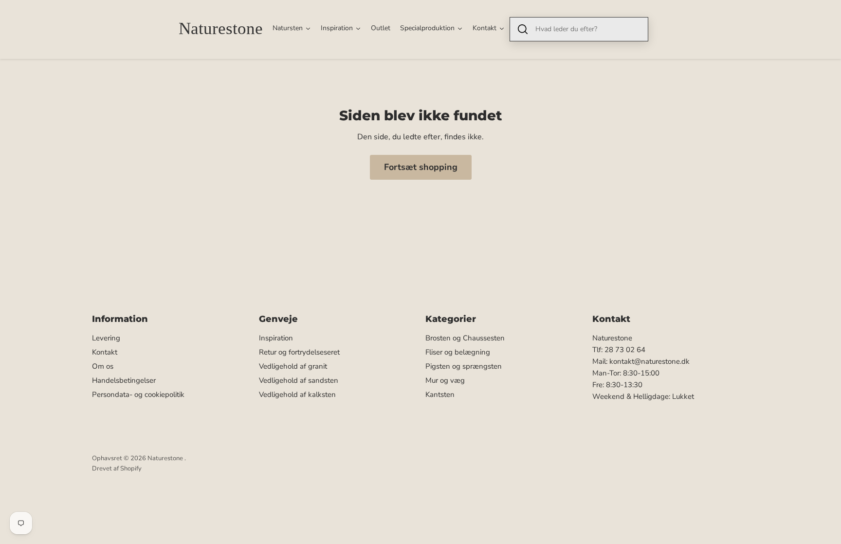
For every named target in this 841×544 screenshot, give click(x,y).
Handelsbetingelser (124, 380)
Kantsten (440, 394)
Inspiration (276, 338)
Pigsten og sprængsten (463, 366)
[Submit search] (522, 29)
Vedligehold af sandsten (298, 380)
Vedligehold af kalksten (297, 394)
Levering (106, 338)
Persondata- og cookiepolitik (138, 394)
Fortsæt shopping (420, 167)
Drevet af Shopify (117, 468)
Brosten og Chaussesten (465, 338)
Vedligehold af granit (293, 366)
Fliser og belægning (457, 352)
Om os (102, 366)
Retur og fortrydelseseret (299, 352)
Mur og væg (445, 380)
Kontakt (104, 352)
